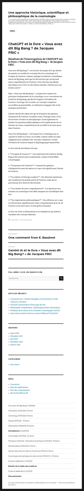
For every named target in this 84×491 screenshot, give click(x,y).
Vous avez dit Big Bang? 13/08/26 (21, 406)
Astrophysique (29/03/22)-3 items (21, 446)
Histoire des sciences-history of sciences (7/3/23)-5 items (30, 451)
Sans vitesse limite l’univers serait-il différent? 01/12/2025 (34, 313)
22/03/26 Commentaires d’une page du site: (28, 305)
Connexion (14, 384)
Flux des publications (19, 387)
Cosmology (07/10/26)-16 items (20, 416)
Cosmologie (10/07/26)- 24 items (21, 436)
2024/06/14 (18, 431)
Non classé (14, 364)
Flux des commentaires (20, 390)
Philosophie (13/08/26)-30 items (21, 426)
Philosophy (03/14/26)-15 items (20, 411)
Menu (12, 31)
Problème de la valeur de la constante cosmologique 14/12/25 (35, 310)
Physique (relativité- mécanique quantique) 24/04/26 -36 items (34, 441)
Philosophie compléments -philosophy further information (35, 308)
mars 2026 (14, 333)
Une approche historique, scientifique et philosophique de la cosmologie (38, 14)
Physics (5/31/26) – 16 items (18, 421)
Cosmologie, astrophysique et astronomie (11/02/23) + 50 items (33, 456)
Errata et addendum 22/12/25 (20, 461)
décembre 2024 (16, 342)
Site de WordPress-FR (19, 393)
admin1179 (14, 220)
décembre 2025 (16, 336)
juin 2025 (14, 339)
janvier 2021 (15, 345)
